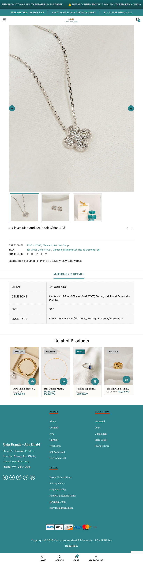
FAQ (52, 433)
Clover (47, 249)
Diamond (47, 245)
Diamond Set (70, 249)
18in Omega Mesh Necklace (53, 390)
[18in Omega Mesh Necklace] (56, 366)
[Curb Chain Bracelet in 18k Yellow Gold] (24, 366)
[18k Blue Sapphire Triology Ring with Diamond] (87, 366)
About (53, 421)
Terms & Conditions (61, 477)
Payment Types (58, 501)
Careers (54, 439)
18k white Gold (35, 249)
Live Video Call (58, 458)
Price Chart (101, 439)
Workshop (55, 445)
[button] (138, 19)
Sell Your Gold (57, 452)
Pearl (97, 427)
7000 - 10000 (34, 245)
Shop (66, 245)
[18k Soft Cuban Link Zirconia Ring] (118, 366)
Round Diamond (86, 249)
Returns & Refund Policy (63, 495)
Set (55, 245)
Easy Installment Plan (61, 507)
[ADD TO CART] (95, 381)
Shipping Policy (58, 489)
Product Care (102, 445)
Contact (54, 427)
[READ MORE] (32, 381)
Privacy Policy (57, 483)
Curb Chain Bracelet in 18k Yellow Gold (23, 390)
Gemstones (101, 433)
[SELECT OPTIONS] (63, 381)
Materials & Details (69, 274)
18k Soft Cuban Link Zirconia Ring (117, 390)
